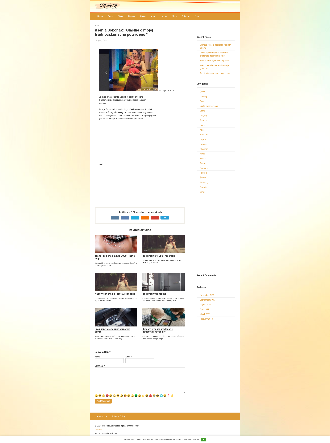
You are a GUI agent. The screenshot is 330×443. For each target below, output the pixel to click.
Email (128, 357)
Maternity (204, 149)
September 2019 (207, 300)
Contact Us (102, 416)
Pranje (202, 163)
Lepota (163, 16)
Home (100, 16)
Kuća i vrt (204, 134)
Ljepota (203, 144)
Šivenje (203, 177)
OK (203, 439)
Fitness (131, 16)
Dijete (120, 16)
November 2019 (207, 295)
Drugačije (204, 115)
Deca (110, 16)
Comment (100, 366)
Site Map (98, 430)
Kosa (153, 16)
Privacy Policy (118, 416)
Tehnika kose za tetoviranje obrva (215, 73)
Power (203, 158)
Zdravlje (185, 16)
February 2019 (206, 319)
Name (98, 357)
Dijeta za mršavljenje (209, 106)
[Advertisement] (142, 141)
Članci (105, 40)
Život (197, 16)
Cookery (203, 96)
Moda (174, 16)
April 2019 (204, 309)
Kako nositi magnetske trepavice (214, 60)
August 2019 (205, 304)
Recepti (203, 173)
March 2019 (205, 314)
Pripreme (204, 168)
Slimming (204, 182)
